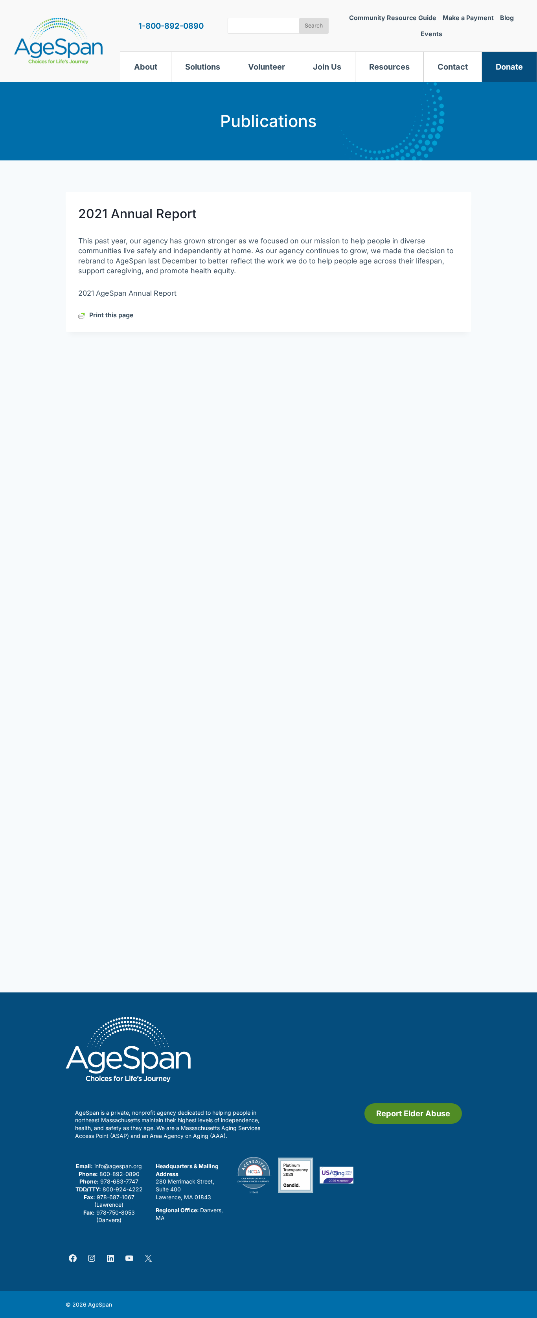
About (145, 67)
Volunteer (266, 67)
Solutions (202, 67)
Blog (507, 18)
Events (431, 34)
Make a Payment (468, 18)
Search (314, 25)
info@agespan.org (118, 1166)
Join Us (327, 67)
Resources (389, 67)
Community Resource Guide (392, 18)
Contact (453, 67)
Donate (509, 67)
